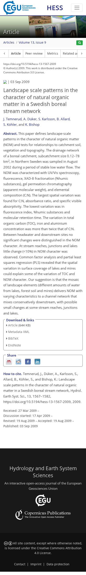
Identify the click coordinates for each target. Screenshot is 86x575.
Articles (8, 42)
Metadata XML (18, 332)
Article (16, 53)
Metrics (52, 53)
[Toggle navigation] (77, 8)
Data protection (58, 564)
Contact (19, 564)
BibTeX (13, 338)
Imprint (35, 564)
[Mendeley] (9, 361)
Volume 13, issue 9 (32, 42)
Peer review (34, 53)
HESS (55, 7)
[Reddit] (18, 361)
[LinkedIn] (37, 361)
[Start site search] (79, 42)
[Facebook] (28, 361)
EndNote (14, 345)
